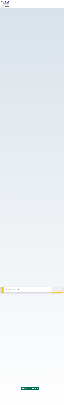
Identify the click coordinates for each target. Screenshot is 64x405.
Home (3, 293)
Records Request (14, 76)
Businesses (6, 17)
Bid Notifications (14, 214)
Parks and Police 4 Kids (16, 170)
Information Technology (13, 116)
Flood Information (14, 61)
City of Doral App (11, 258)
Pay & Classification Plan (16, 113)
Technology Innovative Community (19, 122)
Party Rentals (10, 276)
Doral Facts (10, 14)
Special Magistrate (14, 96)
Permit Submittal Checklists (17, 72)
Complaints (13, 52)
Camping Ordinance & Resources (18, 157)
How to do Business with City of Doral (19, 218)
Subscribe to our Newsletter (30, 388)
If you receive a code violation (17, 86)
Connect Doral (13, 163)
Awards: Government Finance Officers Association (22, 99)
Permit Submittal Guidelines (17, 73)
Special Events (13, 147)
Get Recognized (11, 22)
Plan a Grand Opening (12, 25)
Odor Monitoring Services (13, 273)
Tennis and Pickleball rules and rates (19, 151)
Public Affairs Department (13, 221)
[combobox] (11, 10)
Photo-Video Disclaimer (16, 224)
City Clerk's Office (11, 44)
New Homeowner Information (17, 68)
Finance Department (12, 97)
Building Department (12, 48)
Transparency (7, 361)
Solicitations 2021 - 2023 (16, 219)
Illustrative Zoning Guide (16, 198)
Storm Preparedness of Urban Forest (19, 249)
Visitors (5, 280)
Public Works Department (13, 229)
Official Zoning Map (15, 201)
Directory (12, 55)
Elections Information (9, 376)
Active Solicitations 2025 (16, 211)
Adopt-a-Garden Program (16, 125)
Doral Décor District (12, 28)
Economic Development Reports (15, 21)
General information (15, 194)
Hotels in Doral (10, 282)
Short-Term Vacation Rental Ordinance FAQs (21, 94)
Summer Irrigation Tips (15, 252)
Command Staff (14, 160)
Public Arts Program (15, 202)
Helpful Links (13, 62)
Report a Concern (14, 93)
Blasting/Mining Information (14, 256)
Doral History (10, 15)
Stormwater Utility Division (17, 250)
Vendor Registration (9, 363)
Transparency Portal (15, 106)
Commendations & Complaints (17, 161)
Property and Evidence (15, 171)
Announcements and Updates (17, 49)
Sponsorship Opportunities (13, 32)
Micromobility (13, 243)
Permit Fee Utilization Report (17, 70)
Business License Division (16, 180)
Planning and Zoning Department (15, 175)
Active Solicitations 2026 (16, 209)
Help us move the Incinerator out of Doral (17, 262)
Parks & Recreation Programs (17, 142)
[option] (34, 14)
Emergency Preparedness (16, 167)
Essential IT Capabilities (16, 119)
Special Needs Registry (15, 173)
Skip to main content (6, 1)
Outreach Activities (14, 90)
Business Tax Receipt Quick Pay (18, 181)
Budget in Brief (14, 100)
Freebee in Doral (11, 270)
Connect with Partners (12, 27)
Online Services (11, 274)
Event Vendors (13, 133)
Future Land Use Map (15, 192)
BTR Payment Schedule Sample (18, 177)
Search (2, 287)
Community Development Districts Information (18, 261)
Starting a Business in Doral (14, 39)
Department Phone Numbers (14, 263)
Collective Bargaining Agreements (18, 110)
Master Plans (13, 242)
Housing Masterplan (15, 197)
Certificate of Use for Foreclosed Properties (20, 183)
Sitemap (29, 393)
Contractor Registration (15, 54)
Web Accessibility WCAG (16, 228)
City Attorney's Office (12, 42)
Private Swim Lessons (15, 143)
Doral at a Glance (11, 36)
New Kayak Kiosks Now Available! (19, 139)
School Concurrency (15, 204)
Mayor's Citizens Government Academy (20, 89)
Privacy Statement (20, 393)
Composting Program (15, 232)
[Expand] (8, 12)
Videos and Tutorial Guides (16, 77)
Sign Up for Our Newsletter (14, 277)
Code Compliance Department (14, 79)
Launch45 (9, 18)
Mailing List (13, 136)
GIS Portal (9, 272)
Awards (12, 118)
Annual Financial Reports (16, 102)
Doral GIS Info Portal (12, 31)
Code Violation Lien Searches (17, 80)
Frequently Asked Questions (17, 59)
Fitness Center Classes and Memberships (20, 135)
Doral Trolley (13, 236)
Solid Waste (13, 248)
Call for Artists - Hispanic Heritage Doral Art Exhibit (23, 126)
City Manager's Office (12, 45)
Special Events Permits (15, 205)
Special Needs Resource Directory (15, 279)
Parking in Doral (14, 245)
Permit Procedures (14, 246)
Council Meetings (8, 374)
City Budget (13, 103)
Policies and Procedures (16, 115)
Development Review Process (17, 188)
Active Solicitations (8, 355)
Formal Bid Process (15, 216)
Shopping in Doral (11, 285)
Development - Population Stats (18, 185)
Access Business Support (13, 24)
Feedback (9, 269)
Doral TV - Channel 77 (12, 267)
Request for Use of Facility (16, 225)
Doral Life (9, 266)
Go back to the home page (9, 321)
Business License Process (16, 178)
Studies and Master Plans (16, 206)
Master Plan (13, 137)
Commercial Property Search (14, 38)
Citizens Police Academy (16, 159)
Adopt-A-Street (14, 231)
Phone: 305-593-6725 (6, 345)
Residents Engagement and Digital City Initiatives (22, 120)
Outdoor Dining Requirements (17, 69)
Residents (6, 255)
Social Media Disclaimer (16, 226)
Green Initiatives (14, 239)
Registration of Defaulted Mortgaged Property (21, 92)
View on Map (4, 342)
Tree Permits (13, 253)
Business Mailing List (12, 34)
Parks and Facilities (15, 140)
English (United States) (21, 7)
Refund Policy (13, 146)
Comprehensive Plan (15, 184)
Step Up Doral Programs (16, 150)
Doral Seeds (10, 20)
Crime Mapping (14, 164)
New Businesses (11, 35)
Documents (13, 56)
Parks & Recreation (11, 123)
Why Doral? (13, 109)
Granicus (20, 394)
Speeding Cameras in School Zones (19, 174)
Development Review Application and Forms (21, 187)
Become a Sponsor (8, 378)
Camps (11, 129)
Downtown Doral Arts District (14, 29)
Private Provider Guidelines (17, 75)
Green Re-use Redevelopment (17, 195)
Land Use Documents (15, 199)
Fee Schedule (13, 58)
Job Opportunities (14, 112)
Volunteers (12, 154)
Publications (13, 144)
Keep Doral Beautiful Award (17, 87)
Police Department (11, 156)
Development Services (12, 46)
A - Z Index (35, 393)
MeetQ (11, 65)
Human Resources (11, 107)
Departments (7, 41)
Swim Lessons (13, 153)
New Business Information (16, 66)
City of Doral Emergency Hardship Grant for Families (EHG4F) (23, 259)
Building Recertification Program (18, 51)
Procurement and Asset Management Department (19, 208)
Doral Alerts (10, 265)
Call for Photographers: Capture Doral (19, 128)
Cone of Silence (14, 215)
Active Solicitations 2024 (16, 212)
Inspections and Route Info (16, 63)
